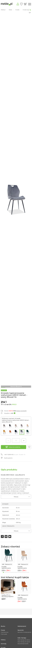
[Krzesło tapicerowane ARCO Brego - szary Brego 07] (21, 426)
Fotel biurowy (4, 632)
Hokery (3, 640)
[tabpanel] (8, 560)
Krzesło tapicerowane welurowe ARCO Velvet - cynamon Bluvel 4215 (23, 598)
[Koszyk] (25, 4)
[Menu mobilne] (29, 4)
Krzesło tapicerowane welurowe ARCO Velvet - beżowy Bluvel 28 (23, 567)
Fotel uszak (4, 634)
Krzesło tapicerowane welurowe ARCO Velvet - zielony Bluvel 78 (7, 567)
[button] (29, 447)
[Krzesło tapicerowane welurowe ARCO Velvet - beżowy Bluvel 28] (27, 426)
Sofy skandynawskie (23, 643)
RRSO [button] (14, 404)
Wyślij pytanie (8, 458)
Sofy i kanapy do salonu (24, 640)
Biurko (3, 626)
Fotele (3, 630)
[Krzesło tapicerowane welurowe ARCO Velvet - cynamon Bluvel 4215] (10, 432)
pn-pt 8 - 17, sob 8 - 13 (14, 454)
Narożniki (21, 630)
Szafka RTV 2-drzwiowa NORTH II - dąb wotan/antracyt (7, 595)
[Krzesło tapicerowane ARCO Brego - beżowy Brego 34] (4, 426)
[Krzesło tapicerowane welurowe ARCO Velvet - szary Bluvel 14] (21, 432)
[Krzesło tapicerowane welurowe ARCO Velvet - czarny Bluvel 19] (16, 432)
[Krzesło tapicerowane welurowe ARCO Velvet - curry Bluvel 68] (4, 432)
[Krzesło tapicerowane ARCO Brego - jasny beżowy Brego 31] (16, 426)
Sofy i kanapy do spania (24, 641)
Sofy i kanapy (22, 638)
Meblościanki (22, 626)
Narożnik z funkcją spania (24, 632)
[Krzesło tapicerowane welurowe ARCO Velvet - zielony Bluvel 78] (27, 432)
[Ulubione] (21, 4)
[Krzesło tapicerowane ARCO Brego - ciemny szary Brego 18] (10, 426)
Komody (3, 643)
